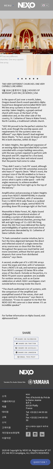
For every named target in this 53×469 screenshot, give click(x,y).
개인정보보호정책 (10, 432)
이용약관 (6, 438)
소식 (4, 422)
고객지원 (6, 427)
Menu (9, 5)
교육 (4, 417)
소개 (4, 396)
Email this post (28, 357)
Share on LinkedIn (26, 352)
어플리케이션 (8, 401)
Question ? (40, 462)
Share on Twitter (27, 343)
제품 (4, 406)
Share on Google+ (27, 348)
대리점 (5, 411)
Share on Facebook (27, 339)
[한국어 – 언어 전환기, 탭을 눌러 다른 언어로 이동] (45, 5)
